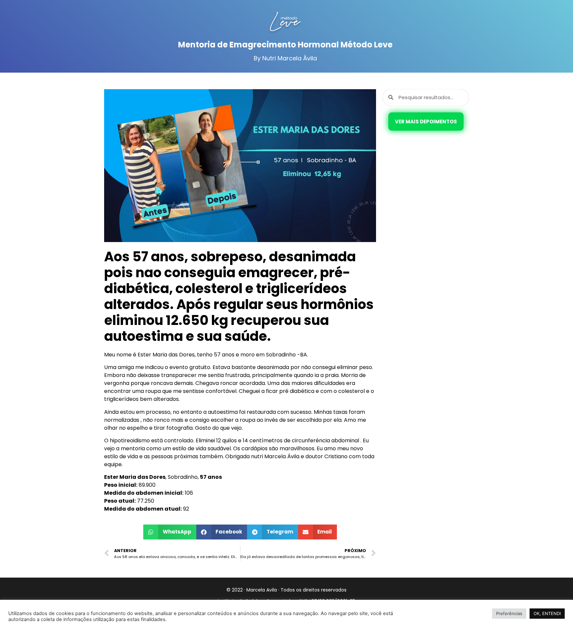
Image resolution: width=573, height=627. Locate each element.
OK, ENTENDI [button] (547, 613)
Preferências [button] (509, 613)
